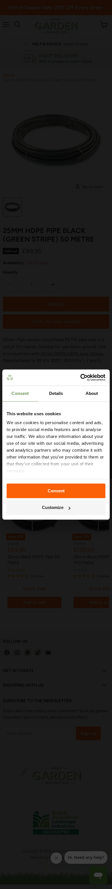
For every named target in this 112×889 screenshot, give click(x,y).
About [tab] (92, 393)
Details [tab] (56, 393)
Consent (56, 490)
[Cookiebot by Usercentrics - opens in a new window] (80, 377)
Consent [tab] (20, 393)
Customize (52, 507)
